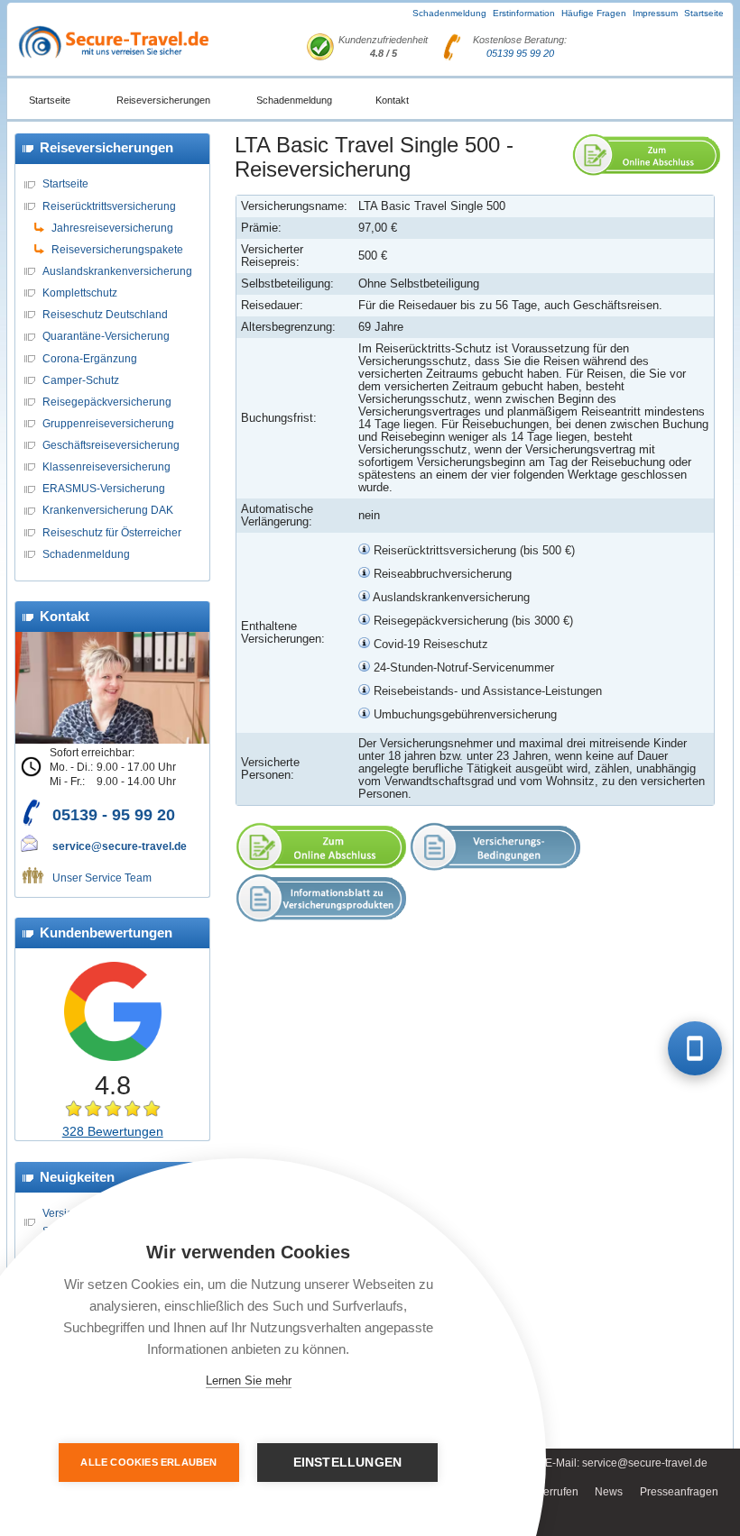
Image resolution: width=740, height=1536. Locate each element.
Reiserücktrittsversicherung (109, 206)
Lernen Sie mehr (248, 1380)
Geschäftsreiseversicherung (111, 445)
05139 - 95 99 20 (113, 815)
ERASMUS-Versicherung (103, 488)
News (609, 1491)
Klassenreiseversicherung (106, 466)
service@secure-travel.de (119, 846)
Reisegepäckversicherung (106, 401)
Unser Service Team (102, 877)
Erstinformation (524, 13)
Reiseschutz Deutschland (105, 314)
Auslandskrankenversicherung (117, 271)
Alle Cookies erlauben (148, 1462)
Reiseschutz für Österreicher (111, 532)
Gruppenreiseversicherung (108, 423)
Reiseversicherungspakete (117, 249)
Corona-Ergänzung (89, 358)
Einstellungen (347, 1462)
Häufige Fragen (593, 13)
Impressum (655, 13)
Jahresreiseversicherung (112, 227)
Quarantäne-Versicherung (106, 336)
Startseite (704, 13)
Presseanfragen (679, 1491)
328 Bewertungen (112, 1131)
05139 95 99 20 (520, 53)
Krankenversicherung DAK (107, 510)
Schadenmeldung (449, 13)
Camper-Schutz (80, 380)
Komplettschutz (79, 292)
